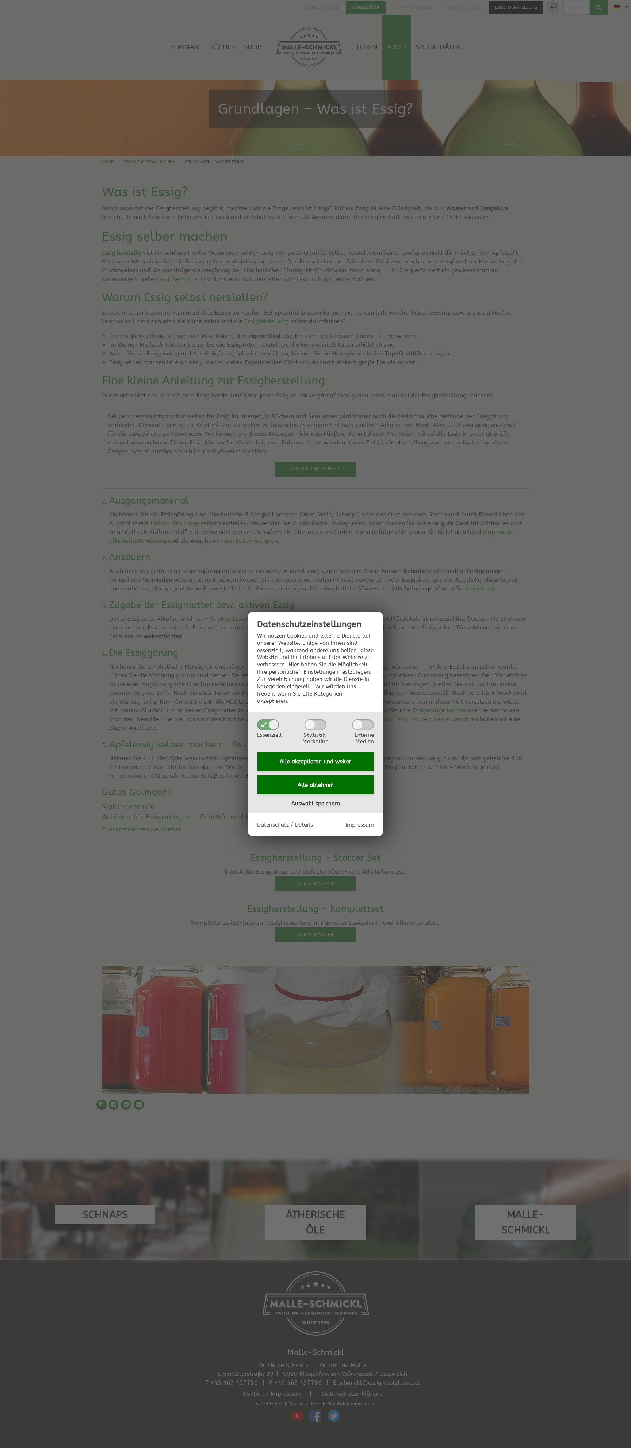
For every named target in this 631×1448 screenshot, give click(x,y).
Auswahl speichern (315, 803)
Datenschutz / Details (285, 824)
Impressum (359, 824)
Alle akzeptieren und (315, 761)
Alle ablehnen (316, 785)
